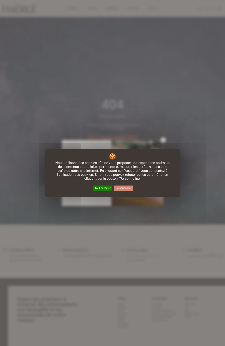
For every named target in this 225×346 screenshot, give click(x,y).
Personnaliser (123, 188)
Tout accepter (103, 188)
